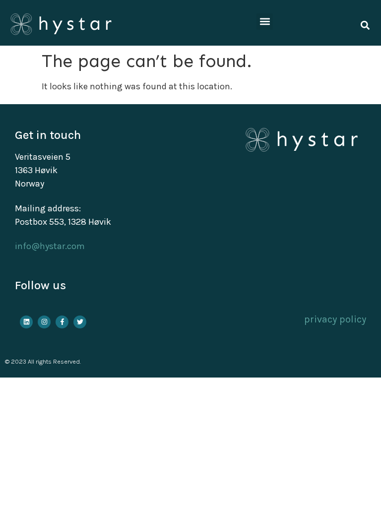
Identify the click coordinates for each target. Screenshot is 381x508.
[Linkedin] (26, 322)
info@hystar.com (50, 246)
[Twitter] (79, 322)
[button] (264, 21)
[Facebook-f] (62, 322)
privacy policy (335, 319)
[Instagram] (44, 322)
